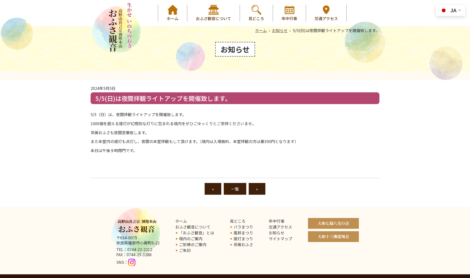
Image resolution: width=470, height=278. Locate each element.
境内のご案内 (190, 239)
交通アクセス (326, 18)
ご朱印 (185, 250)
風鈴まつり (243, 233)
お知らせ (280, 30)
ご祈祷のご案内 (192, 244)
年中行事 (289, 18)
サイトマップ (280, 239)
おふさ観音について (213, 18)
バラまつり (243, 227)
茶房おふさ (243, 244)
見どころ (256, 18)
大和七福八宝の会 (333, 223)
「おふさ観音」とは (196, 233)
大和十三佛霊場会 (333, 236)
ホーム (172, 18)
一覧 (235, 189)
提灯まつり (243, 239)
